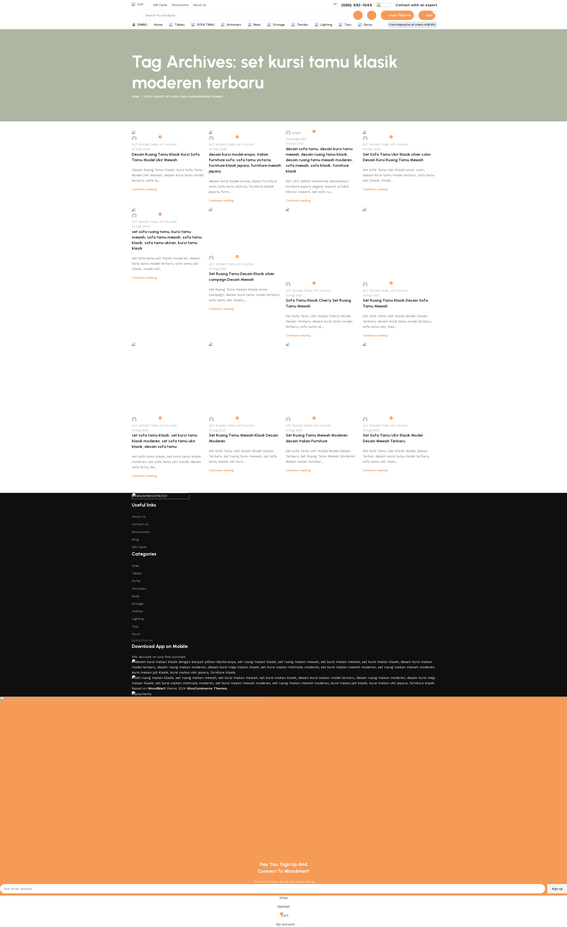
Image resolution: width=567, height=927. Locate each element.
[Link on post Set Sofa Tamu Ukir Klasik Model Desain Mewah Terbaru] (399, 383)
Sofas (136, 581)
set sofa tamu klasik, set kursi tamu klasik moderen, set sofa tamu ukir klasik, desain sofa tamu (164, 441)
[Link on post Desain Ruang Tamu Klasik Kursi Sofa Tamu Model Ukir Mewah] (168, 136)
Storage (138, 603)
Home (135, 96)
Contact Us (140, 524)
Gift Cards (139, 547)
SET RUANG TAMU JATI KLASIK (154, 144)
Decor (136, 634)
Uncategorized (296, 139)
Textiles (137, 611)
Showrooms (141, 532)
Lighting (138, 618)
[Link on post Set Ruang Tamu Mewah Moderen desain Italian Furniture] (322, 383)
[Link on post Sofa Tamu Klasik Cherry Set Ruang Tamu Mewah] (322, 248)
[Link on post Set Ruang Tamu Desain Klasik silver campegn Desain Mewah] (245, 235)
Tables (137, 573)
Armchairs (139, 588)
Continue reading (144, 189)
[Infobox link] (352, 5)
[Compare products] (358, 15)
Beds (135, 596)
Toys (135, 626)
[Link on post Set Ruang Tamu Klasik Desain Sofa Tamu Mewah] (399, 248)
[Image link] (160, 497)
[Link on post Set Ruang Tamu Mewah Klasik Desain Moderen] (245, 383)
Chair (135, 565)
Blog (135, 539)
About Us (139, 516)
